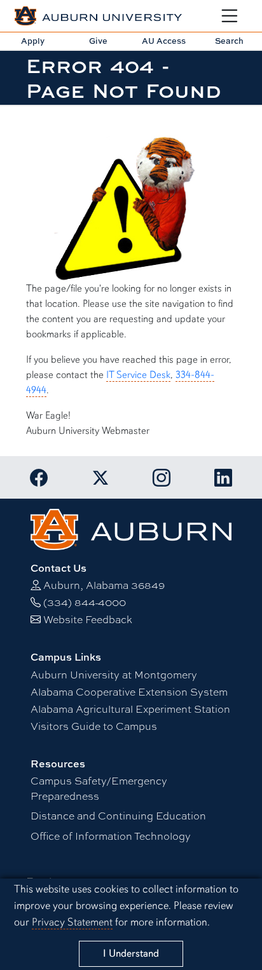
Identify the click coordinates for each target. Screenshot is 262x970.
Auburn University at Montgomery (114, 674)
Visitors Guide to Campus (94, 725)
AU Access (164, 40)
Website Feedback (87, 619)
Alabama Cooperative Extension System (129, 691)
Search (229, 40)
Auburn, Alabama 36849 (104, 584)
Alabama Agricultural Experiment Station (130, 708)
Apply (33, 40)
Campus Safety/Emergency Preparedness (99, 788)
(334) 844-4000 (84, 602)
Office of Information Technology (111, 835)
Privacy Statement (72, 922)
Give (98, 40)
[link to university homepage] (131, 527)
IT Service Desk (138, 374)
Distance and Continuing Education (118, 815)
